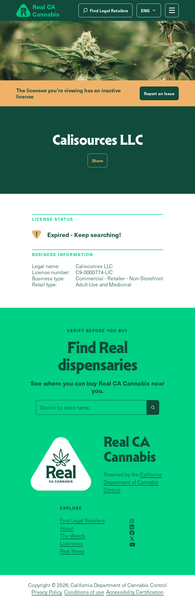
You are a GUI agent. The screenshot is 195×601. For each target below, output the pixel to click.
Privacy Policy (46, 591)
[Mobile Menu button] (172, 10)
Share (97, 160)
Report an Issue (159, 93)
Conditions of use (84, 591)
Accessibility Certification (135, 591)
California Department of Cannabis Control (133, 482)
